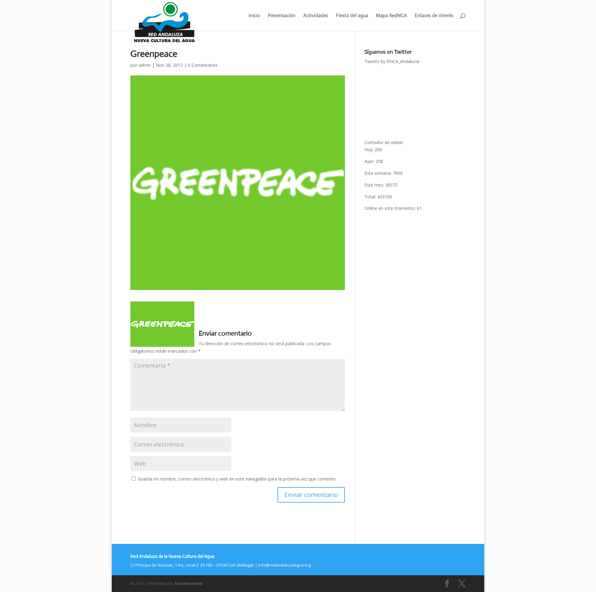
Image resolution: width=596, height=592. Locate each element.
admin (144, 65)
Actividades (315, 16)
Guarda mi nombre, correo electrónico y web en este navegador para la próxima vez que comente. (237, 479)
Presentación (282, 16)
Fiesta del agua (352, 16)
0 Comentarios (203, 65)
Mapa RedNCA (391, 16)
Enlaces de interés (434, 16)
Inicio (254, 16)
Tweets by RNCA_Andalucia (391, 61)
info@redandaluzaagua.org (284, 565)
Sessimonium (188, 583)
